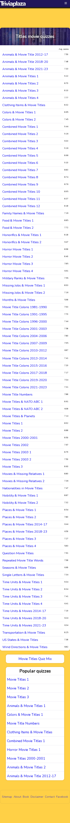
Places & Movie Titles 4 (19, 546)
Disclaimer (37, 797)
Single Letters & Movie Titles (23, 575)
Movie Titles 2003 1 (16, 452)
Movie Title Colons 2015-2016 (24, 365)
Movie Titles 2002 (15, 445)
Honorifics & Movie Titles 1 (21, 235)
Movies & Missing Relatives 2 (23, 481)
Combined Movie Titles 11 (21, 199)
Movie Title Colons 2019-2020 (24, 380)
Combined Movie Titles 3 (20, 141)
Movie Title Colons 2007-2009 (24, 343)
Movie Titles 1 (12, 423)
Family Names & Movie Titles (23, 213)
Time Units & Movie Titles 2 (22, 589)
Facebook (62, 797)
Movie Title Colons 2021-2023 (24, 387)
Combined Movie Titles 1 (20, 126)
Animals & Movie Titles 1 (20, 76)
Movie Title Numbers (17, 394)
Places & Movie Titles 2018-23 (24, 531)
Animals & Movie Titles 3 (20, 90)
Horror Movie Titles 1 (17, 249)
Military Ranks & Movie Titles (23, 278)
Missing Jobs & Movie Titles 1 (23, 285)
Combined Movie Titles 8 (20, 177)
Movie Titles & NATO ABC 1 (22, 401)
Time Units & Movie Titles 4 (22, 603)
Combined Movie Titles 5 (20, 155)
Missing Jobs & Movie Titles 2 (23, 292)
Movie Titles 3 (12, 466)
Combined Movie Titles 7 (20, 170)
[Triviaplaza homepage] (13, 3)
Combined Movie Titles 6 (20, 163)
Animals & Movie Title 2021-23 (25, 69)
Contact (50, 797)
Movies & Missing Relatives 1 (23, 474)
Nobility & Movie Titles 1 (20, 495)
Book (26, 797)
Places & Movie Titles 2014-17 (24, 524)
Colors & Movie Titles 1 (19, 112)
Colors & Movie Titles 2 (19, 119)
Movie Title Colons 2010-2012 (24, 350)
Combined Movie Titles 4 (20, 148)
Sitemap (7, 797)
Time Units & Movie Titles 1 (22, 582)
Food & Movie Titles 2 (18, 227)
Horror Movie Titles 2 (17, 256)
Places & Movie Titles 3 (19, 539)
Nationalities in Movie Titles (22, 488)
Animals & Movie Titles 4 (20, 98)
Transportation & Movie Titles (23, 632)
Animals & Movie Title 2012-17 (25, 54)
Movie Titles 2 (12, 430)
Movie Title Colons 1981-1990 (24, 307)
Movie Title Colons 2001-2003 (24, 328)
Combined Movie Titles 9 (20, 184)
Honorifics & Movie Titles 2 (21, 242)
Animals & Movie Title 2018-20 (25, 61)
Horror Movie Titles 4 (17, 271)
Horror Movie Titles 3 (17, 264)
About (17, 797)
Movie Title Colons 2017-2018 (24, 373)
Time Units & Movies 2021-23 (24, 625)
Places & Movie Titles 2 (19, 517)
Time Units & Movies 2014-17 (24, 611)
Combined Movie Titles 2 (20, 134)
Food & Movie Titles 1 (18, 220)
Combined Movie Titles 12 (21, 206)
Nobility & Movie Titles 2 (20, 502)
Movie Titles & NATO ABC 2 (22, 409)
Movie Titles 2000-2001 (20, 437)
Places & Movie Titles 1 (19, 510)
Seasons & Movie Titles (19, 567)
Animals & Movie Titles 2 (20, 83)
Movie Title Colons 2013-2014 (24, 358)
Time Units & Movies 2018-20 (24, 618)
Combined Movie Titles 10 (21, 191)
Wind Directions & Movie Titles (24, 647)
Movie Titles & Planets (18, 416)
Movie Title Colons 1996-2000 (24, 321)
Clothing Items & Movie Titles (23, 105)
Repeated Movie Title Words (22, 560)
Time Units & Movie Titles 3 (22, 596)
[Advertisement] (35, 14)
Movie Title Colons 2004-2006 (24, 336)
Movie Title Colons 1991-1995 (24, 314)
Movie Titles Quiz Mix (35, 658)
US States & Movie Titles (20, 640)
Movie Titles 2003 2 (16, 459)
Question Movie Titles (18, 553)
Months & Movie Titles (18, 300)
